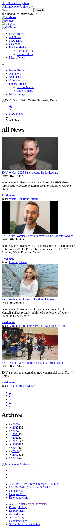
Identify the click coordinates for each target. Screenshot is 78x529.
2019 (15, 447)
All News (15, 37)
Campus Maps (17, 494)
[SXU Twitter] (7, 20)
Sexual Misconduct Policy (24, 524)
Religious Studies (28, 198)
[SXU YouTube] (9, 27)
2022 (15, 437)
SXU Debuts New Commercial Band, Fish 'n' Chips (33, 362)
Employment (16, 510)
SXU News (16, 113)
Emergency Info (18, 497)
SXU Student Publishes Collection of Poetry (28, 299)
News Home (16, 33)
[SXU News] (17, 6)
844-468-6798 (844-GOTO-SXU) (29, 487)
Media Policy (17, 57)
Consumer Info (18, 520)
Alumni (13, 262)
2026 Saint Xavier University (28, 503)
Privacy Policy (18, 507)
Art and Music (17, 385)
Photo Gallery (25, 54)
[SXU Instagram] (9, 24)
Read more (8, 195)
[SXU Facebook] (9, 17)
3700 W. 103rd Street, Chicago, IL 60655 (34, 484)
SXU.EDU (16, 40)
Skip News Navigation (15, 3)
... (10, 405)
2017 (15, 454)
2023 (15, 434)
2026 (15, 424)
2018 (15, 451)
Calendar (14, 44)
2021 (15, 441)
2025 (15, 427)
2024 (15, 430)
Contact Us (16, 490)
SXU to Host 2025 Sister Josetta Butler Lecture (30, 172)
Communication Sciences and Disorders (32, 325)
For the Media (17, 47)
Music (12, 198)
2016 (15, 458)
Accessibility (16, 517)
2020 (15, 444)
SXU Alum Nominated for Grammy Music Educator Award (37, 235)
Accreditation (17, 514)
